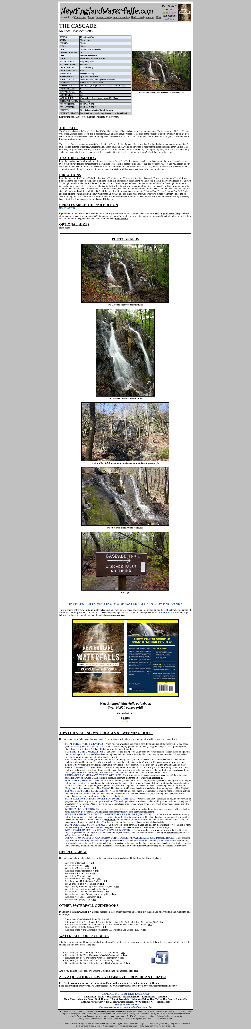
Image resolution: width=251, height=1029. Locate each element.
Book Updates (102, 999)
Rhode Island (148, 996)
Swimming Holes (139, 999)
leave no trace (175, 770)
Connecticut (90, 996)
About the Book (85, 999)
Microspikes (173, 832)
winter (156, 830)
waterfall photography (152, 778)
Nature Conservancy (176, 845)
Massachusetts (85, 40)
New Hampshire (131, 996)
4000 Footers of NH (144, 1002)
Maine (101, 996)
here (132, 749)
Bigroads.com (163, 1002)
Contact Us (181, 999)
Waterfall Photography (92, 1002)
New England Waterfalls (93, 117)
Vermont (162, 996)
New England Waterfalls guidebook (125, 703)
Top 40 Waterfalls (120, 999)
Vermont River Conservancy (144, 845)
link (92, 863)
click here (133, 971)
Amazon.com (118, 615)
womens (105, 757)
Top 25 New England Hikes (119, 1002)
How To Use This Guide (162, 999)
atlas (124, 86)
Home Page (69, 999)
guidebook (123, 113)
